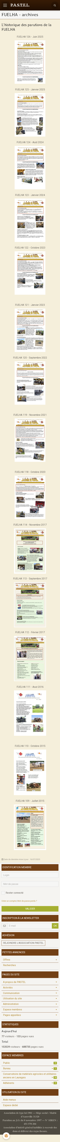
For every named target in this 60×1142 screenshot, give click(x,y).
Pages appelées (12, 1015)
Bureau (29, 1068)
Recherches (9, 965)
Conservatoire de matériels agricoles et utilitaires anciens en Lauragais (29, 1076)
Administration (11, 1004)
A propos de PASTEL (14, 982)
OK (55, 925)
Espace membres (12, 1009)
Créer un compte (9, 901)
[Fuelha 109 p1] (30, 827)
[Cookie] (6, 1135)
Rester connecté (14, 892)
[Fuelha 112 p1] (30, 658)
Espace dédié (10, 1105)
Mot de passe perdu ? (27, 901)
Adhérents (29, 1083)
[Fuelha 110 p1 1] (30, 772)
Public (29, 1062)
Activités (8, 987)
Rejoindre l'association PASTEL (23, 942)
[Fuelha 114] (30, 550)
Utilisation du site (12, 998)
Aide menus (9, 1099)
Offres (6, 959)
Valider (30, 908)
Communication (11, 993)
